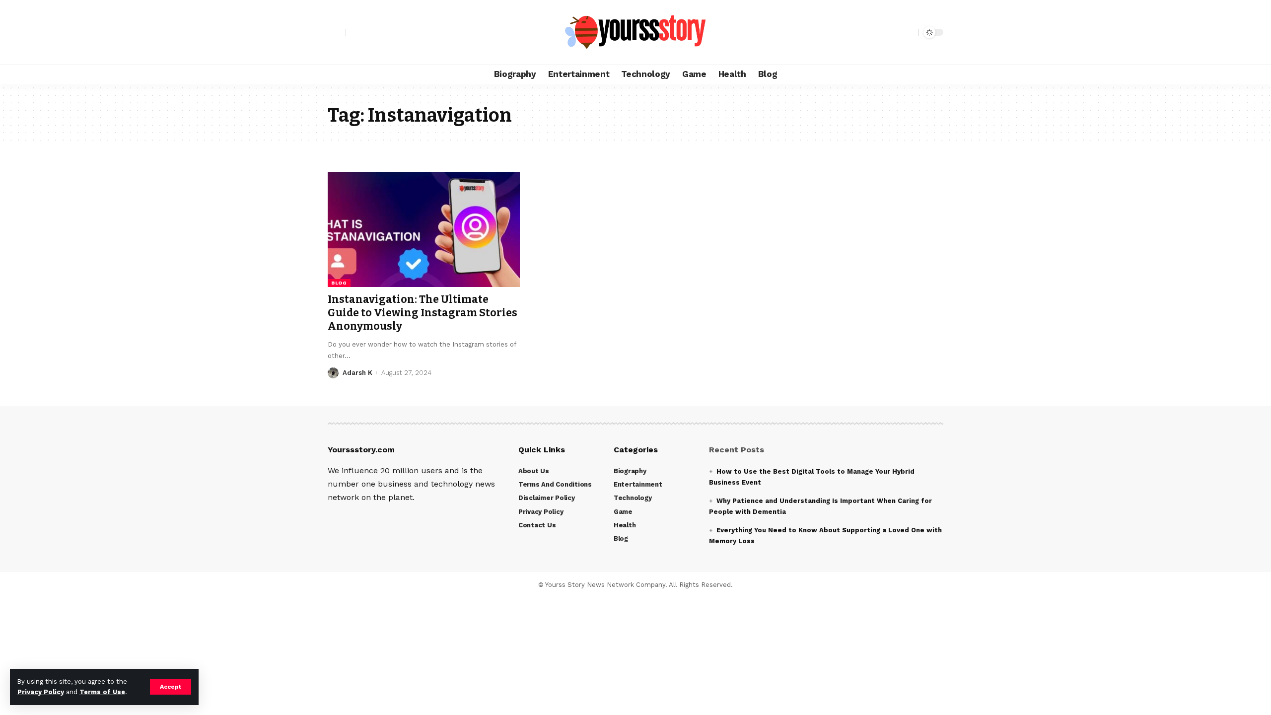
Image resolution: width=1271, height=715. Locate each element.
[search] (908, 32)
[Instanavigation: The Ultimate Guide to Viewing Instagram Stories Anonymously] (424, 229)
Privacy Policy (40, 692)
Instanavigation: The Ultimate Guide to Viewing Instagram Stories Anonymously (422, 313)
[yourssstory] (635, 32)
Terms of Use (102, 692)
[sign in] (336, 32)
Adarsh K (357, 372)
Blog (339, 283)
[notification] (893, 32)
